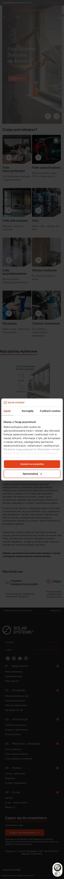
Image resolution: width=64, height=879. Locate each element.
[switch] (57, 873)
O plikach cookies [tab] (50, 410)
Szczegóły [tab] (28, 410)
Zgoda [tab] (7, 410)
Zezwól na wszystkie (32, 464)
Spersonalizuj (30, 473)
